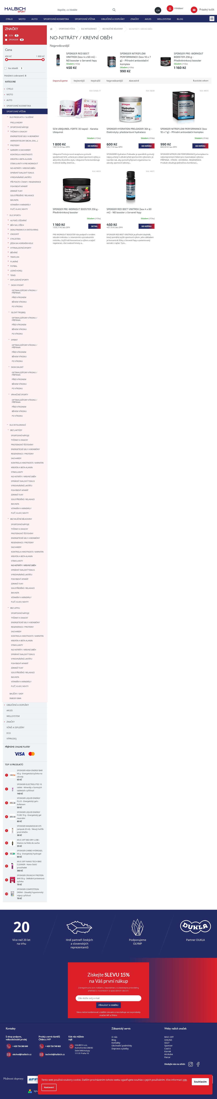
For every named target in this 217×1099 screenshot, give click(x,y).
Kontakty (116, 1042)
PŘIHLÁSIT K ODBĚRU (108, 1005)
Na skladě (15, 68)
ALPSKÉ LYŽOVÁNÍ (18, 220)
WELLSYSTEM (13, 716)
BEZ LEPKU (15, 608)
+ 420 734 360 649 (20, 1046)
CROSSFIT (14, 234)
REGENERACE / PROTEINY (22, 453)
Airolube (168, 1054)
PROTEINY (14, 145)
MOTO (10, 94)
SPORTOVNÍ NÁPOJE (19, 127)
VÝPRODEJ (12, 738)
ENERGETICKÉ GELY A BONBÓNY (24, 136)
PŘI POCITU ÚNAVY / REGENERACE (25, 181)
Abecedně (134, 80)
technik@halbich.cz (55, 1054)
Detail (94, 226)
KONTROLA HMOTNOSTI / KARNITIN (27, 462)
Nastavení (49, 1087)
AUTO (9, 100)
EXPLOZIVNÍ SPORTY (19, 279)
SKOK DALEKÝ (17, 367)
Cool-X (167, 1048)
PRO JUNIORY (16, 122)
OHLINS (168, 1039)
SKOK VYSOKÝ (17, 285)
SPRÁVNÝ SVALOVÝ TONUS (22, 172)
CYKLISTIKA (15, 238)
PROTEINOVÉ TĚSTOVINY (22, 444)
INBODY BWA (15, 698)
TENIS (13, 275)
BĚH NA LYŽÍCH (17, 225)
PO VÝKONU (17, 306)
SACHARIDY (16, 458)
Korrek (167, 1051)
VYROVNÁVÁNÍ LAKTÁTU (21, 177)
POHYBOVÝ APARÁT (19, 186)
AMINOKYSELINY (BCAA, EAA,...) (24, 140)
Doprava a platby (120, 1048)
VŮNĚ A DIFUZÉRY (15, 727)
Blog (114, 1039)
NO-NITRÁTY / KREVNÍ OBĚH (22, 168)
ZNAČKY (11, 721)
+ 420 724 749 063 (53, 1046)
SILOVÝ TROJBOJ (18, 312)
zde (185, 1079)
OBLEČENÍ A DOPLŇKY (18, 704)
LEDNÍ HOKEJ (16, 270)
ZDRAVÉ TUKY (16, 191)
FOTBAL (13, 266)
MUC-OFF (169, 1037)
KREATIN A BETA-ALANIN (21, 159)
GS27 (166, 1042)
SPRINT (14, 339)
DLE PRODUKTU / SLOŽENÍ (21, 117)
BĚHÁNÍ (13, 252)
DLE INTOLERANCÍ (18, 425)
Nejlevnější (79, 80)
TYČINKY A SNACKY (18, 131)
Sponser (168, 1045)
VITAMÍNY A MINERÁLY (20, 204)
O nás (114, 1037)
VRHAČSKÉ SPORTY (19, 394)
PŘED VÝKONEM (19, 297)
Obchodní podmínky (122, 1045)
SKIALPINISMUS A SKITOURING (24, 229)
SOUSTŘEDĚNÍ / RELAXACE (22, 195)
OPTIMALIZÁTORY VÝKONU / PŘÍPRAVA (24, 291)
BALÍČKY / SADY (16, 693)
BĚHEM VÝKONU (19, 301)
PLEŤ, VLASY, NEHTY (19, 209)
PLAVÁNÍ (14, 261)
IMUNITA (14, 200)
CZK (158, 10)
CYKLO (10, 88)
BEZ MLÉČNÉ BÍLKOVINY (21, 519)
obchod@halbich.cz (22, 1054)
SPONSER (15, 39)
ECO (9, 733)
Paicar (167, 1057)
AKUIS (10, 710)
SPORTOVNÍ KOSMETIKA (19, 105)
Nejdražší (95, 80)
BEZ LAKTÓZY (16, 430)
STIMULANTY (17, 472)
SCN (13, 35)
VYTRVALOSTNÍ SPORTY (20, 248)
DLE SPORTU (15, 215)
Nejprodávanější (114, 80)
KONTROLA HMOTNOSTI (21, 154)
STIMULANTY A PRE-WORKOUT (24, 163)
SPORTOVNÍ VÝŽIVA (16, 111)
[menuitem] (9, 18)
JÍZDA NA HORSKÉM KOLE (21, 243)
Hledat (114, 10)
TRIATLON (14, 257)
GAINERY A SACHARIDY (20, 150)
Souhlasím (200, 1081)
